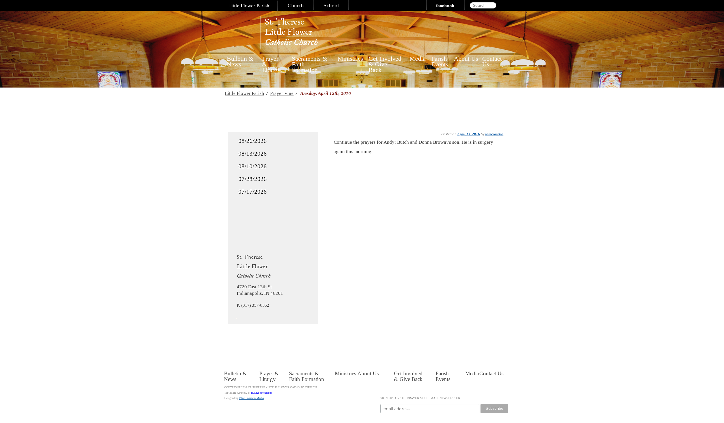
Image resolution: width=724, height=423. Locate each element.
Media (416, 58)
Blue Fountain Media (251, 398)
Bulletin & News (240, 61)
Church (296, 5)
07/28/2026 (252, 179)
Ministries (349, 58)
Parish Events (439, 61)
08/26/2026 (252, 141)
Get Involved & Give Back (385, 61)
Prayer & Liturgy (271, 61)
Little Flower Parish (248, 5)
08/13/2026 (252, 153)
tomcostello (494, 134)
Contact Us (492, 61)
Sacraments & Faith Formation (309, 61)
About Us (466, 58)
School (331, 5)
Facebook (445, 5)
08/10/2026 (252, 166)
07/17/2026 (252, 191)
